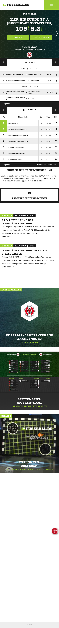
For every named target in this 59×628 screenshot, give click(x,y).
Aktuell (29, 62)
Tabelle (18, 37)
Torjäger (3, 62)
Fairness (3, 110)
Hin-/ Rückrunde (55, 110)
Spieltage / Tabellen (55, 62)
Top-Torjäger (41, 37)
